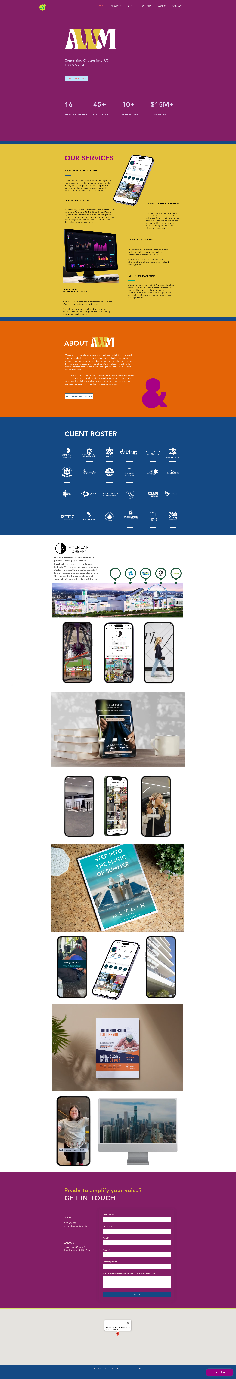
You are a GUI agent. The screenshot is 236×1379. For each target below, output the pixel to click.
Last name (108, 1226)
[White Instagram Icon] (11, 695)
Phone (106, 1250)
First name (108, 1214)
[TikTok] (11, 684)
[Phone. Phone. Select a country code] (107, 1254)
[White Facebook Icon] (11, 689)
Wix (140, 1369)
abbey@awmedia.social (76, 1226)
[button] (175, 683)
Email (106, 1238)
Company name (111, 1261)
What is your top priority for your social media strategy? (129, 1273)
